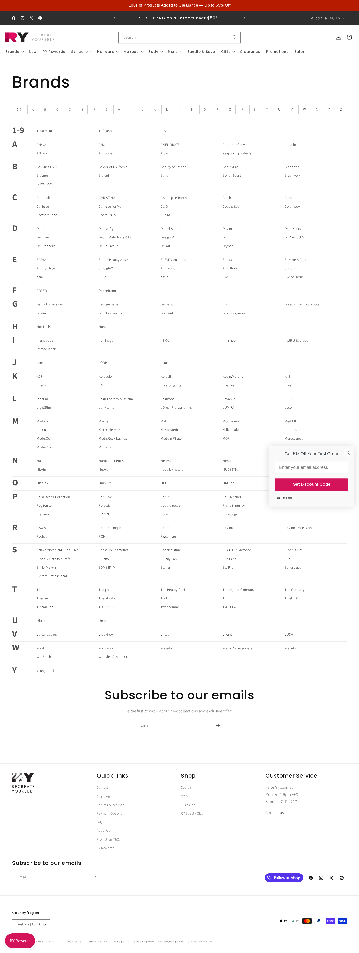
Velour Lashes (47, 634)
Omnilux (105, 483)
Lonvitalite (107, 407)
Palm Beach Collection (53, 497)
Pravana (43, 514)
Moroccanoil (294, 438)
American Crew (234, 144)
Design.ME (168, 237)
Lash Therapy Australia (116, 399)
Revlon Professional (299, 528)
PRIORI (104, 514)
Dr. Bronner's (46, 246)
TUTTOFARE (107, 607)
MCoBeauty (231, 421)
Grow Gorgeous (234, 313)
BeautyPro (230, 167)
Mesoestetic (170, 429)
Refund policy (120, 941)
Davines (228, 228)
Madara (42, 421)
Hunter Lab (107, 327)
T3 (38, 589)
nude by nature (172, 469)
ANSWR (42, 153)
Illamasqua (45, 340)
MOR (226, 438)
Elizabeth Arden (296, 260)
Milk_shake (231, 429)
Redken (166, 528)
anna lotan (293, 144)
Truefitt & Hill (294, 598)
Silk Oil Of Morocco (237, 550)
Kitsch (41, 385)
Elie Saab (230, 260)
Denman (43, 237)
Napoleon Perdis (111, 461)
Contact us (274, 812)
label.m (42, 399)
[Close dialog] (348, 452)
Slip (287, 559)
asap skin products (237, 153)
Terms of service (97, 941)
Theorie (42, 598)
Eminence (168, 268)
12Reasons (107, 130)
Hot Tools (44, 327)
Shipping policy (144, 941)
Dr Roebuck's (295, 237)
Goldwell (167, 313)
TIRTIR (165, 598)
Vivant (227, 634)
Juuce (165, 362)
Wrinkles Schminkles (114, 656)
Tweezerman (170, 607)
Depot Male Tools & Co (115, 237)
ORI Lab (229, 483)
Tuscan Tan (45, 607)
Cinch (227, 197)
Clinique (43, 206)
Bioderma (292, 167)
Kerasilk (167, 376)
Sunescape (293, 567)
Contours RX (108, 215)
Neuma (166, 461)
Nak (40, 461)
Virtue (165, 634)
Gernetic (167, 304)
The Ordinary (294, 589)
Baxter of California (113, 167)
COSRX (166, 215)
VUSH (289, 634)
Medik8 (290, 421)
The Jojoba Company (238, 589)
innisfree (229, 340)
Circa (288, 197)
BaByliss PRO (47, 167)
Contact (102, 787)
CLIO (164, 206)
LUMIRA (228, 407)
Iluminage (106, 340)
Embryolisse (46, 268)
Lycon (289, 407)
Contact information (200, 941)
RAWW (41, 528)
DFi (225, 237)
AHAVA (41, 144)
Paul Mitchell (232, 497)
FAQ (100, 822)
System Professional (52, 576)
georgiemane (108, 304)
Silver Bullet (294, 550)
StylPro (228, 567)
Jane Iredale (46, 362)
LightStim (44, 407)
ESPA (102, 277)
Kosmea (229, 385)
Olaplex (42, 483)
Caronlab (43, 197)
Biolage (42, 175)
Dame (41, 228)
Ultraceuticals (47, 620)
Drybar (228, 246)
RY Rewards (106, 848)
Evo (225, 277)
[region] (179, 5)
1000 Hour (44, 130)
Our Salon (188, 805)
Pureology (230, 514)
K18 (39, 376)
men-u (41, 429)
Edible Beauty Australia (116, 260)
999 (163, 130)
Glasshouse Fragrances (302, 304)
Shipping (103, 796)
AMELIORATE (170, 144)
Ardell (165, 153)
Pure (164, 514)
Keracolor (106, 376)
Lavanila (229, 399)
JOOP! (103, 362)
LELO (289, 399)
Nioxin (41, 469)
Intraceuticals (47, 349)
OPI (163, 483)
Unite (103, 620)
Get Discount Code (311, 484)
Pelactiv (105, 505)
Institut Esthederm (298, 340)
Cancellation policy (170, 941)
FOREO (42, 290)
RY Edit (186, 796)
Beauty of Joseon (174, 167)
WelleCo (291, 648)
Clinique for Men (111, 206)
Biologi (104, 175)
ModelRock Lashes (113, 438)
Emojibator (231, 268)
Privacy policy (74, 941)
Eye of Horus (294, 277)
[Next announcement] (244, 18)
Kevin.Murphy (233, 376)
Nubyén (104, 469)
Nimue (227, 461)
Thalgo (104, 589)
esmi (40, 277)
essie (165, 277)
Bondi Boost (232, 175)
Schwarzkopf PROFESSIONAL (58, 550)
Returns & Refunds (111, 805)
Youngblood (45, 670)
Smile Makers (47, 567)
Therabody (107, 598)
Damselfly (106, 228)
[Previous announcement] (114, 18)
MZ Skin (105, 447)
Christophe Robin (174, 197)
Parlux (165, 497)
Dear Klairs (293, 228)
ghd (226, 304)
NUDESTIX (230, 469)
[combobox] (179, 37)
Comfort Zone (47, 215)
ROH (102, 536)
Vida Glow (106, 634)
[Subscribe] (217, 725)
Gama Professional (51, 304)
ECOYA (41, 260)
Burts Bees (45, 184)
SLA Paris (229, 559)
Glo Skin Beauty (110, 313)
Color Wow (293, 206)
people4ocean (171, 505)
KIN (287, 376)
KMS (102, 385)
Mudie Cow (45, 447)
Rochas (42, 536)
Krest (289, 385)
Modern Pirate (171, 438)
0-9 (19, 109)
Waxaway (106, 648)
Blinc (164, 175)
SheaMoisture (171, 550)
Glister (41, 313)
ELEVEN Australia (173, 260)
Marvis (104, 421)
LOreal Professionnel (176, 407)
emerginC (106, 268)
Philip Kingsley (234, 505)
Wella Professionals (237, 648)
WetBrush (44, 656)
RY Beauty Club (192, 813)
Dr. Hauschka (108, 246)
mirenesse (292, 429)
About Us (103, 830)
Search (186, 787)
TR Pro (228, 598)
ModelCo (43, 438)
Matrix (165, 421)
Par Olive (105, 497)
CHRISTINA (107, 197)
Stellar (165, 567)
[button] (14, 51)
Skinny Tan (169, 559)
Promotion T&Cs (109, 839)
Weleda (166, 648)
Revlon (228, 528)
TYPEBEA (229, 607)
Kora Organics (171, 385)
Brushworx (292, 175)
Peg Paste (44, 505)
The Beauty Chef (173, 589)
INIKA (165, 340)
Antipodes (106, 153)
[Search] (235, 37)
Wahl (40, 648)
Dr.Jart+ (166, 246)
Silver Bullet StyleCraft (53, 559)
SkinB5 (104, 559)
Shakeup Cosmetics (113, 550)
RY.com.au (168, 536)
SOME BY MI (107, 567)
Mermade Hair (109, 429)
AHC (102, 144)
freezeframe (108, 290)
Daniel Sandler (171, 228)
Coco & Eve (231, 206)
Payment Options (109, 813)
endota (290, 268)
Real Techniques (111, 528)
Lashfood (168, 399)
